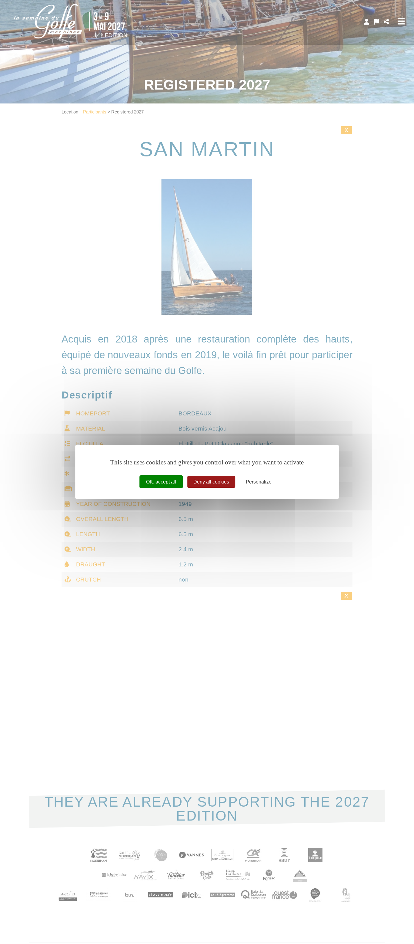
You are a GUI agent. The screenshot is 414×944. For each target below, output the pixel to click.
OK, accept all (161, 481)
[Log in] (367, 21)
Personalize (259, 481)
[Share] (386, 21)
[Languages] (377, 21)
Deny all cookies (211, 481)
